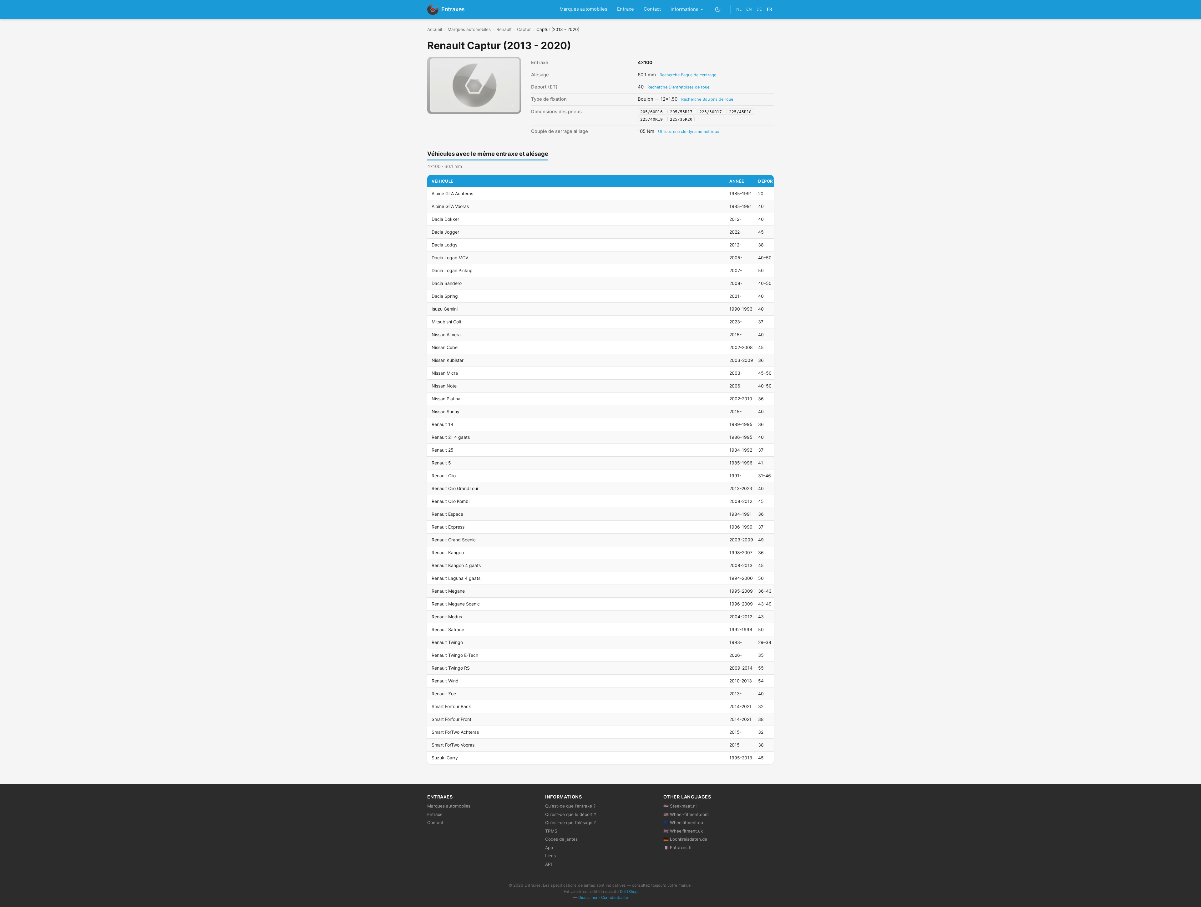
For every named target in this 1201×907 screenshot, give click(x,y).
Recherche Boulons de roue (707, 99)
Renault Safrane (448, 629)
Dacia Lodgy (445, 244)
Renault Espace (447, 514)
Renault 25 (443, 450)
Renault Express (448, 527)
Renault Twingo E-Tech (455, 655)
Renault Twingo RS (451, 668)
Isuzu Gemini (445, 309)
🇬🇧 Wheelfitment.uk (683, 831)
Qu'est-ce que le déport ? (570, 814)
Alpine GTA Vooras (450, 206)
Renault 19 (442, 424)
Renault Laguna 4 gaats (456, 578)
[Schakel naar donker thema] (718, 9)
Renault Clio (444, 475)
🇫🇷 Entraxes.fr (677, 847)
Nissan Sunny (445, 411)
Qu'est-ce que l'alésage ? (570, 822)
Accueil (434, 29)
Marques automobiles (583, 9)
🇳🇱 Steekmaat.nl (680, 805)
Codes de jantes (561, 839)
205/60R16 (652, 111)
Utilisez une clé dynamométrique (688, 131)
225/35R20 (681, 119)
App (549, 847)
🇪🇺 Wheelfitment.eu (683, 822)
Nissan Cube (445, 347)
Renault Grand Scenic (454, 539)
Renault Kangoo (448, 552)
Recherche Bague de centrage (688, 75)
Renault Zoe (444, 693)
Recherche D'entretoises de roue (678, 87)
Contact (652, 9)
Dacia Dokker (445, 219)
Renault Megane (448, 591)
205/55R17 (682, 111)
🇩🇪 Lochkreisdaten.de (685, 839)
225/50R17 (711, 111)
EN (749, 9)
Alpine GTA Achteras (452, 193)
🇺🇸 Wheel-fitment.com (686, 814)
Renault (504, 29)
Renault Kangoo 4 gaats (456, 565)
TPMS (551, 831)
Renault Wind (445, 680)
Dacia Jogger (445, 232)
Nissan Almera (446, 334)
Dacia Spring (445, 296)
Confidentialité (614, 897)
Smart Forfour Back (451, 706)
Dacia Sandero (447, 283)
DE (759, 9)
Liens (550, 855)
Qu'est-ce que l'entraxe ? (570, 805)
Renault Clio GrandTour (455, 488)
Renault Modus (447, 616)
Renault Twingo (447, 642)
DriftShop (629, 891)
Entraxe (625, 9)
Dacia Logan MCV (450, 257)
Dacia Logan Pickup (452, 270)
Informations (684, 9)
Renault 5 (441, 462)
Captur (524, 29)
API (548, 864)
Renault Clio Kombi (450, 501)
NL (739, 9)
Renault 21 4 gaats (451, 437)
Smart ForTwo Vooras (453, 744)
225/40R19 (652, 119)
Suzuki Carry (445, 757)
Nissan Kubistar (448, 360)
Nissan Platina (446, 398)
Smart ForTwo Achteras (455, 732)
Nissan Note (444, 385)
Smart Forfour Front (451, 719)
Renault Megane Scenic (456, 603)
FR (769, 9)
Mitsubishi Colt (446, 321)
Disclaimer (588, 897)
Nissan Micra (445, 373)
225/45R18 (740, 111)
